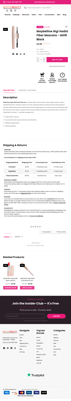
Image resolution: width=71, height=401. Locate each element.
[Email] (17, 54)
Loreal (38, 340)
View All (39, 363)
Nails (34, 15)
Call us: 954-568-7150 (14, 2)
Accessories (49, 15)
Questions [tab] (17, 236)
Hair (40, 15)
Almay (38, 346)
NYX (38, 352)
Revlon (39, 337)
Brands (7, 15)
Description (8, 90)
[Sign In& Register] (7, 11)
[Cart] (15, 11)
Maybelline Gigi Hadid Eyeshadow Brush (27, 279)
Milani (38, 357)
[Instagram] (11, 348)
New (58, 15)
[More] (20, 14)
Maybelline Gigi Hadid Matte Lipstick (10, 279)
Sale (21, 338)
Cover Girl (39, 349)
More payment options (57, 66)
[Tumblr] (15, 348)
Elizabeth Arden (41, 354)
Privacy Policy (34, 389)
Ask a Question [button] (47, 232)
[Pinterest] (24, 54)
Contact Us (23, 346)
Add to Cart (57, 59)
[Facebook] (13, 54)
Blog (64, 15)
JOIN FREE (56, 316)
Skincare (25, 15)
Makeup (16, 15)
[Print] (20, 54)
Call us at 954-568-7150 (10, 342)
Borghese (39, 360)
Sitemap (22, 352)
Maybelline (40, 343)
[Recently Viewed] (11, 11)
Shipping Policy (26, 193)
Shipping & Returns (27, 90)
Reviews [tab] (6, 236)
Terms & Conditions (36, 216)
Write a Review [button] (62, 232)
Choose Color (10, 288)
